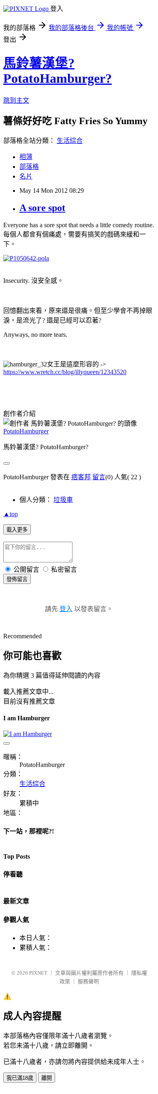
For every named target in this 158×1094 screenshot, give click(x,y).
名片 (25, 176)
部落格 (29, 166)
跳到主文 (16, 100)
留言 (98, 477)
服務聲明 (88, 981)
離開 (46, 1078)
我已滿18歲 (19, 1078)
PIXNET (38, 973)
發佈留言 (17, 579)
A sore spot (42, 207)
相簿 (25, 156)
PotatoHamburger (26, 431)
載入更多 (17, 530)
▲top (10, 513)
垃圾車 (63, 499)
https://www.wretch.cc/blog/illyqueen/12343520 (64, 371)
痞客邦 (81, 477)
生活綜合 (70, 140)
